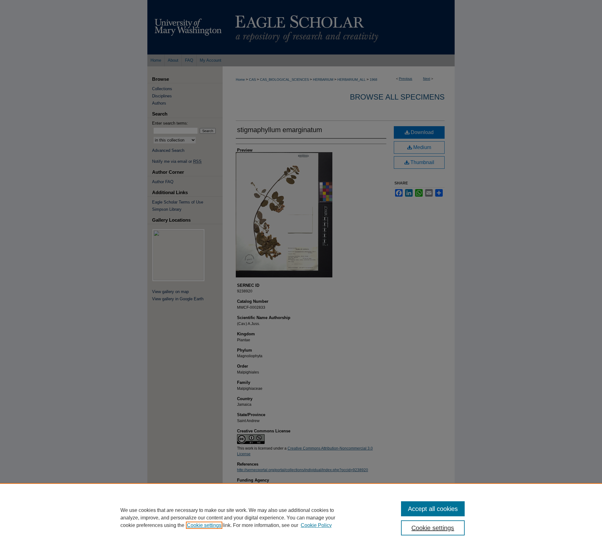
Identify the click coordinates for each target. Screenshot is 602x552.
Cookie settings (204, 525)
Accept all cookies (433, 508)
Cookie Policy (316, 525)
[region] (301, 517)
